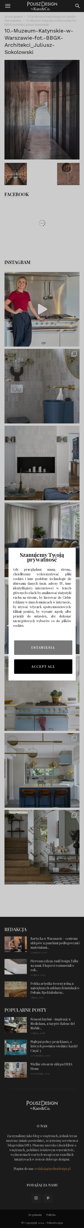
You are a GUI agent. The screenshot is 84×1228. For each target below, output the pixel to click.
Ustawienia (43, 648)
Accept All (43, 666)
